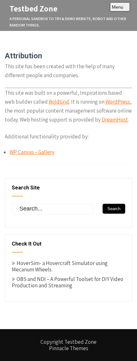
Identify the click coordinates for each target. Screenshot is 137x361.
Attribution (23, 55)
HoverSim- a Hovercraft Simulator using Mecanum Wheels (60, 266)
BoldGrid (59, 101)
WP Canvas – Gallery (32, 152)
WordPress (117, 101)
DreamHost (115, 119)
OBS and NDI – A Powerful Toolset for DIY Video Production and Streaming (67, 282)
